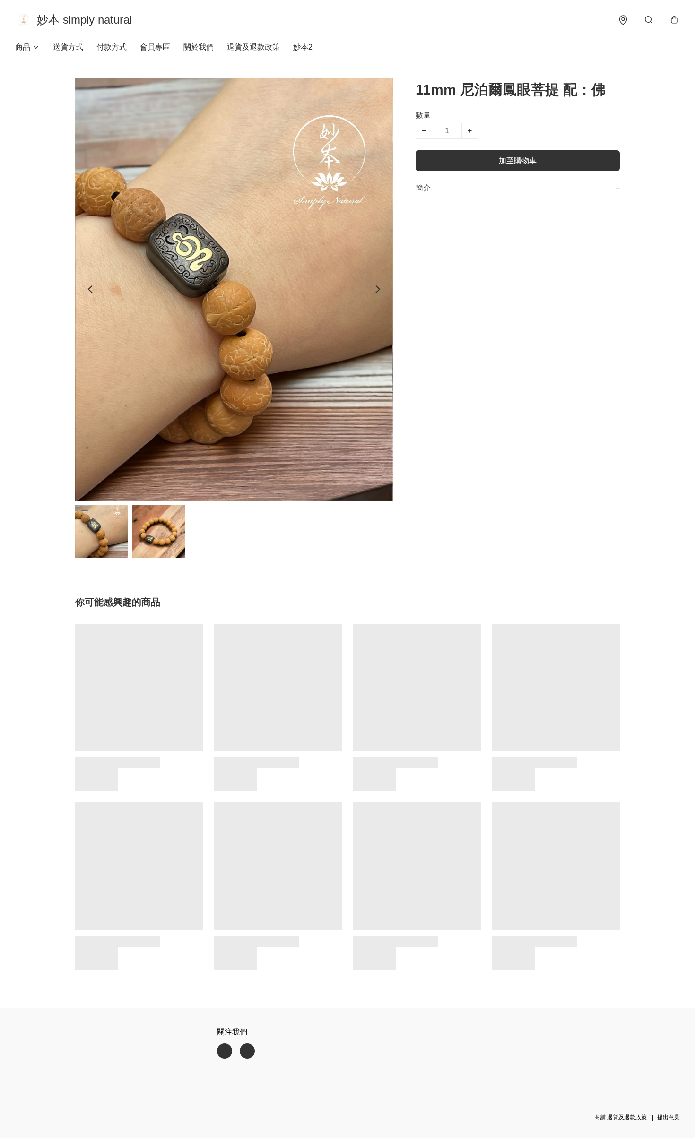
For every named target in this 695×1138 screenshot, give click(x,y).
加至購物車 (518, 160)
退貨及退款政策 (253, 47)
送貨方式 (68, 47)
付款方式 (111, 47)
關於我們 (198, 47)
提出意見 (668, 1117)
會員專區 (155, 47)
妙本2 (303, 47)
